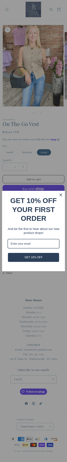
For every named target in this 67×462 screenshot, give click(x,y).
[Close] (61, 195)
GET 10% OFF (34, 257)
